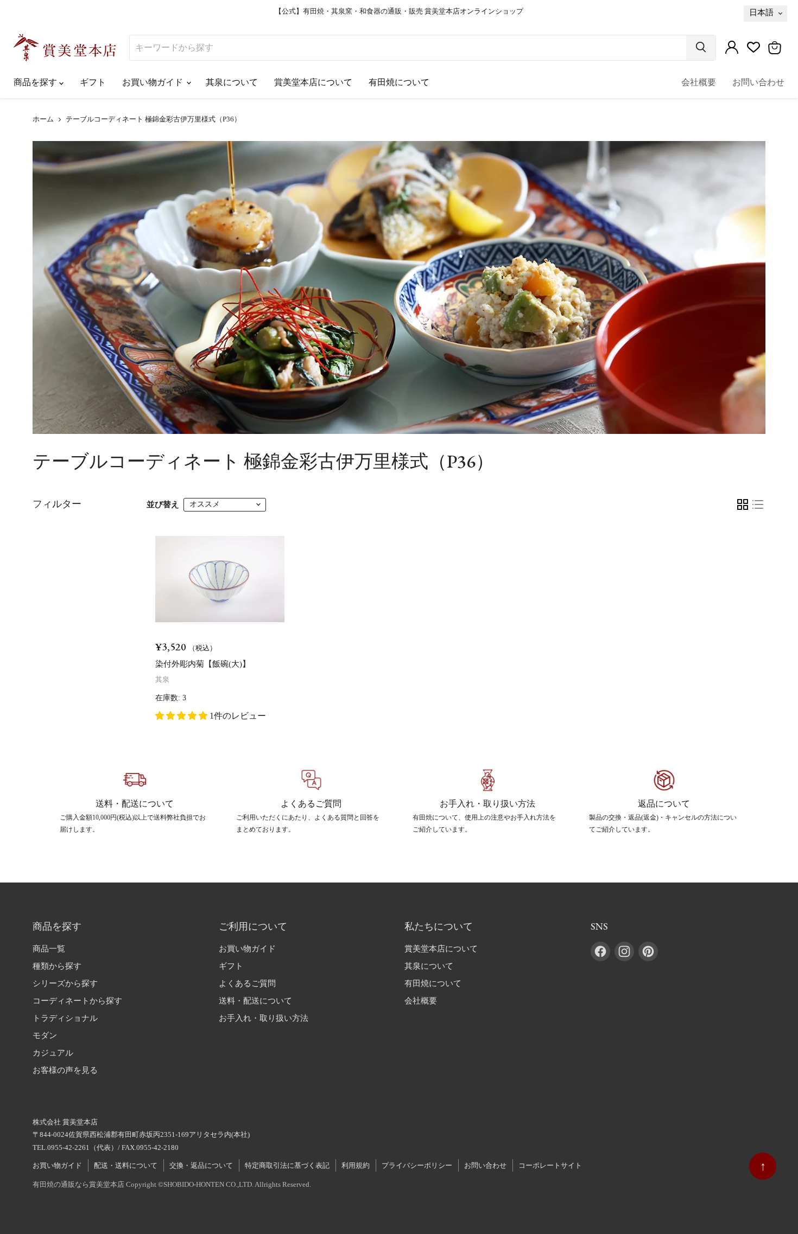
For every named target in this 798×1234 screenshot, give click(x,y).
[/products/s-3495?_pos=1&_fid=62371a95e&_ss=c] (219, 579)
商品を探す (36, 82)
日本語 (761, 12)
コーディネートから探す (77, 1000)
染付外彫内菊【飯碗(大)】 (202, 664)
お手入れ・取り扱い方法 (263, 1018)
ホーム (43, 119)
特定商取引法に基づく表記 (287, 1165)
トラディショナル (65, 1018)
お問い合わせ (758, 82)
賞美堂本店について (313, 82)
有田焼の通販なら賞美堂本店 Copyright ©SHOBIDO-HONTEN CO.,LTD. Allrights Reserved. (172, 1184)
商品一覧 (49, 948)
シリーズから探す (65, 983)
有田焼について (399, 82)
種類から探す (57, 966)
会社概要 (698, 82)
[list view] (757, 504)
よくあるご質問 (247, 983)
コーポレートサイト (550, 1165)
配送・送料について (125, 1165)
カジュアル (53, 1052)
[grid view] (742, 504)
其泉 (162, 679)
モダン (45, 1035)
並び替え (163, 504)
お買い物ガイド (153, 82)
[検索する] (700, 47)
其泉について (232, 82)
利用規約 (355, 1165)
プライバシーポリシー (417, 1165)
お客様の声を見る (65, 1070)
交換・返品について (201, 1165)
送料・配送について (255, 1000)
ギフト (93, 82)
